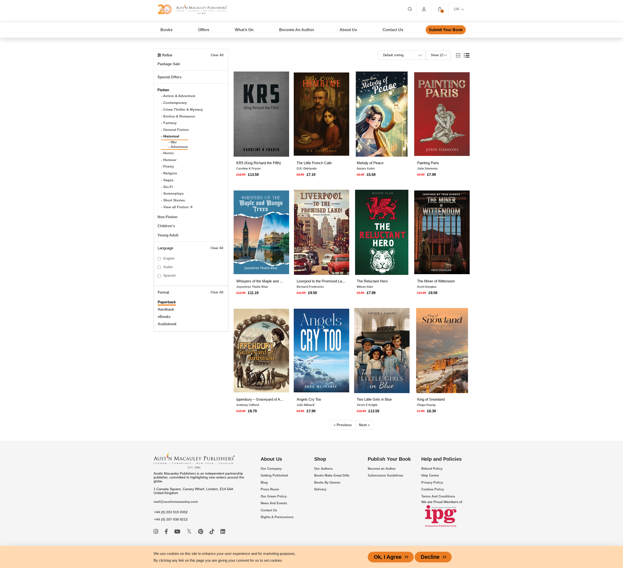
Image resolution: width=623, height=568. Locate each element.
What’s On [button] (244, 30)
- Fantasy (169, 123)
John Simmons (427, 168)
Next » (364, 425)
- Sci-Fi (167, 187)
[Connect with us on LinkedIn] (222, 532)
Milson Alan (365, 287)
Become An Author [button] (296, 30)
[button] (440, 9)
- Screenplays (172, 193)
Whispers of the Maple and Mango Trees (261, 281)
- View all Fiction (175, 207)
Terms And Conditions (438, 496)
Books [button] (166, 30)
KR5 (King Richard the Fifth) (258, 163)
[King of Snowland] (442, 350)
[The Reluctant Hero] (382, 232)
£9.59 (312, 293)
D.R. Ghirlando (307, 168)
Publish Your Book (389, 459)
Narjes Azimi (366, 168)
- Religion (169, 173)
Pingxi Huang (426, 405)
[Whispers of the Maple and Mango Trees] (261, 232)
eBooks (164, 317)
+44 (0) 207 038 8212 (171, 519)
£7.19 (311, 174)
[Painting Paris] (442, 114)
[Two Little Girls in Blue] (382, 350)
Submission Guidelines (385, 475)
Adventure (179, 147)
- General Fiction (175, 130)
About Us (271, 459)
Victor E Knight (367, 405)
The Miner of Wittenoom (436, 281)
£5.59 (371, 174)
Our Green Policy (274, 496)
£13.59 (253, 174)
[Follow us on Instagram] (157, 532)
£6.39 (431, 411)
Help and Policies (441, 459)
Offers (203, 30)
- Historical (170, 136)
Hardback (166, 309)
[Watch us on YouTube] (178, 532)
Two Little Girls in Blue (374, 399)
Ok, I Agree (388, 557)
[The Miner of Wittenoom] (442, 232)
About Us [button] (348, 30)
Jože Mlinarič (306, 405)
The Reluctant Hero (372, 281)
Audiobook (167, 324)
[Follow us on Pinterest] (201, 532)
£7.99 (431, 174)
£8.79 (252, 411)
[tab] (458, 55)
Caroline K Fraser (248, 168)
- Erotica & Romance (178, 116)
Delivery (320, 489)
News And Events (274, 503)
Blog (264, 482)
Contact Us (393, 30)
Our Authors (323, 468)
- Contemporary (174, 103)
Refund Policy (431, 468)
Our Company (271, 468)
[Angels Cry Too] (321, 350)
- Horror (167, 153)
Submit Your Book (446, 30)
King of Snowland (431, 399)
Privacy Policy (432, 482)
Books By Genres (327, 482)
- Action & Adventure (178, 96)
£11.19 (253, 293)
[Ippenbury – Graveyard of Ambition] (261, 350)
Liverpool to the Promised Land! (322, 281)
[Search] (410, 9)
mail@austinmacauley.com (176, 502)
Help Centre (430, 475)
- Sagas (167, 180)
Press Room (270, 489)
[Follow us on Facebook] (167, 532)
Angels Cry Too (309, 399)
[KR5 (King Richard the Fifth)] (261, 114)
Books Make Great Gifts (331, 475)
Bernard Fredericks (310, 287)
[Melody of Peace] (382, 114)
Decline (430, 557)
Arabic (168, 267)
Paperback (167, 302)
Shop (320, 459)
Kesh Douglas (427, 287)
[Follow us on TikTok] (213, 532)
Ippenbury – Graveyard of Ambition (261, 399)
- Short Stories (173, 200)
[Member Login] (424, 9)
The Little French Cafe (314, 163)
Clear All (217, 55)
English (168, 258)
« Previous (343, 425)
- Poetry (167, 166)
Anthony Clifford (247, 405)
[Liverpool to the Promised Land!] (321, 232)
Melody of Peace (370, 163)
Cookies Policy (432, 489)
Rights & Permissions (277, 517)
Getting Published (274, 475)
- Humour (168, 160)
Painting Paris (428, 163)
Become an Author (382, 468)
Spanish (169, 275)
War (174, 142)
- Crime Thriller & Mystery (182, 109)
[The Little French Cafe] (321, 114)
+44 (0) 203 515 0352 (171, 512)
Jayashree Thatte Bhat (252, 287)
